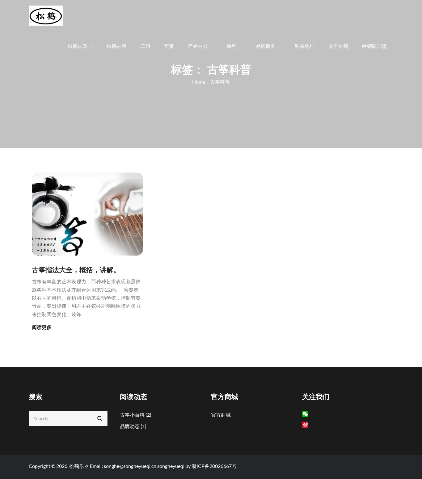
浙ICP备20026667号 (214, 466)
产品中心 (198, 46)
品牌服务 (266, 46)
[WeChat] (305, 414)
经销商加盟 (374, 46)
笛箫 (169, 46)
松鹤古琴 (116, 46)
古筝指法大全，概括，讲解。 (76, 269)
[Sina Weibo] (305, 425)
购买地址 (304, 46)
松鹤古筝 (77, 46)
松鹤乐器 (79, 466)
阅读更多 (42, 327)
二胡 (145, 46)
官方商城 (221, 415)
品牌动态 (130, 426)
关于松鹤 (338, 46)
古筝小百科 (132, 415)
